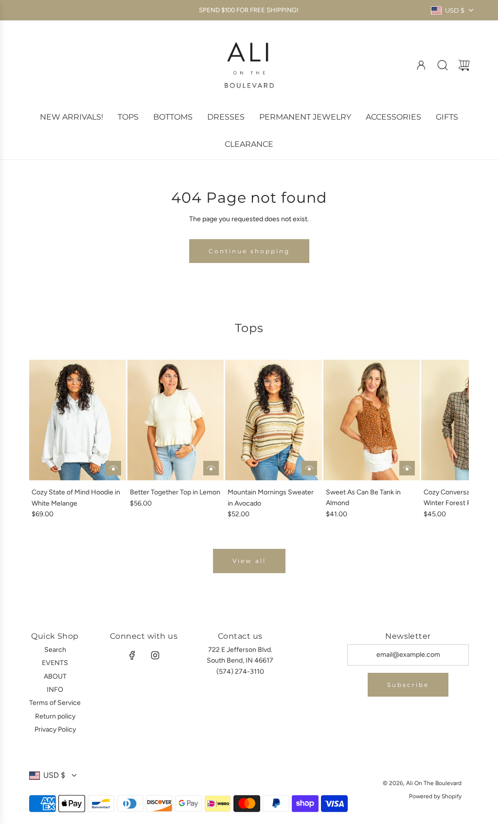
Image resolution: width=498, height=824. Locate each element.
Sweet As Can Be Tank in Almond (363, 497)
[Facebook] (132, 655)
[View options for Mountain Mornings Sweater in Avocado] (309, 468)
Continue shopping (249, 251)
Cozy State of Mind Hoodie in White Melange (76, 497)
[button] (52, 440)
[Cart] (464, 65)
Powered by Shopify (435, 796)
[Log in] (421, 65)
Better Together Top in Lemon (175, 492)
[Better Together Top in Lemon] (175, 420)
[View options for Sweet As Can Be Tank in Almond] (407, 468)
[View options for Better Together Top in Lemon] (211, 468)
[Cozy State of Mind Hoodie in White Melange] (77, 420)
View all (249, 560)
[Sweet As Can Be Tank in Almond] (371, 420)
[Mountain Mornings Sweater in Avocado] (273, 420)
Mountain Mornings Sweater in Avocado (271, 497)
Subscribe (408, 684)
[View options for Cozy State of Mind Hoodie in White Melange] (113, 468)
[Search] (442, 65)
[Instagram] (155, 655)
